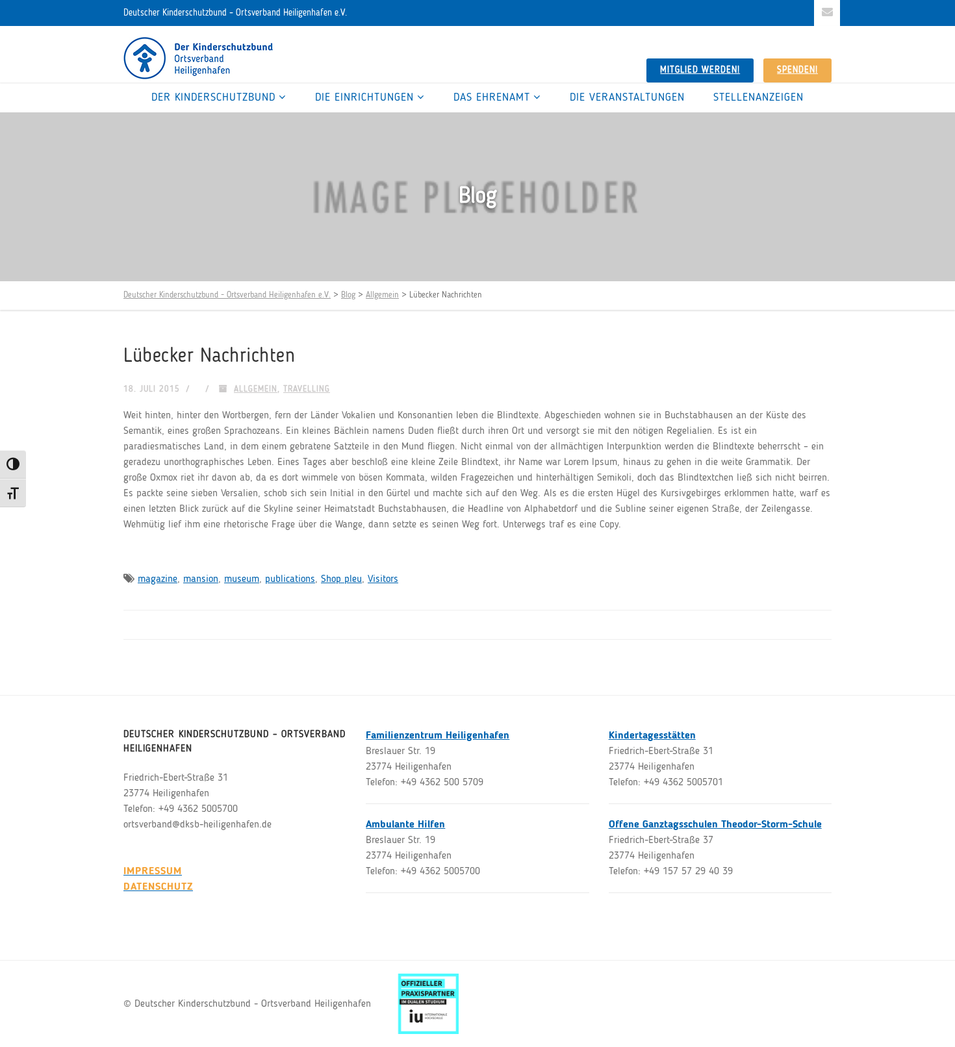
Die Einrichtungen (364, 97)
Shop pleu (341, 579)
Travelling (306, 389)
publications (290, 579)
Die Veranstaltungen (627, 97)
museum (241, 579)
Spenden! (797, 70)
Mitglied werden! (700, 70)
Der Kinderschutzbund (213, 97)
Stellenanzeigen (758, 97)
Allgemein (255, 389)
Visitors (383, 579)
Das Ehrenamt (491, 97)
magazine (157, 579)
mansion (200, 579)
